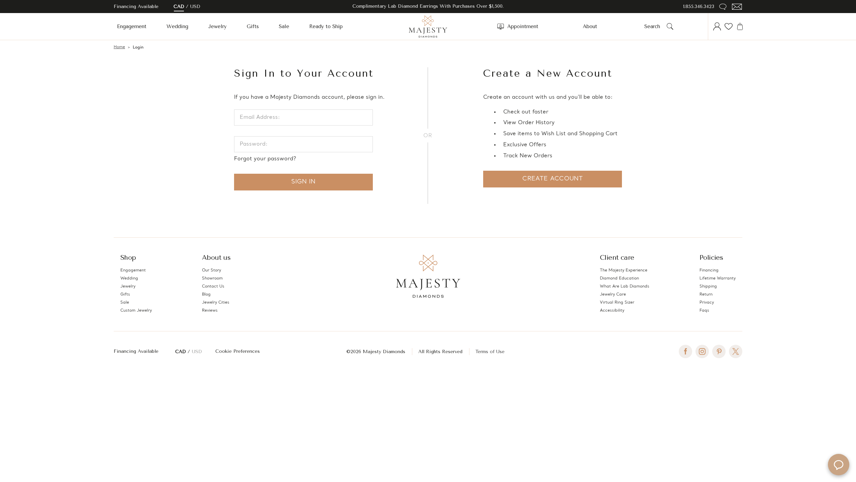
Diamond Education (619, 278)
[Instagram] (702, 351)
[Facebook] (685, 351)
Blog (206, 294)
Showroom (212, 278)
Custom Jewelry (136, 310)
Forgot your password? (265, 159)
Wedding (177, 26)
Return (706, 294)
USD (195, 6)
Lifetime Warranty (718, 278)
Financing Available (136, 351)
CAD (179, 6)
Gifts (253, 26)
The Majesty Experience (623, 270)
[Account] (717, 26)
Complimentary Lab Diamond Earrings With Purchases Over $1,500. (428, 6)
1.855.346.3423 (698, 6)
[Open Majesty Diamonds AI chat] (838, 464)
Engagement (131, 26)
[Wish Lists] (728, 26)
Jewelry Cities (215, 302)
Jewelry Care (613, 294)
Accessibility (612, 310)
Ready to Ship (326, 26)
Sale (284, 26)
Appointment (522, 26)
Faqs (704, 310)
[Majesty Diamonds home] (428, 26)
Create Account (552, 178)
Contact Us (213, 286)
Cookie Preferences (237, 351)
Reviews (210, 310)
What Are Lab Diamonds (624, 286)
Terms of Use (490, 351)
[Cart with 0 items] (740, 26)
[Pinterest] (719, 351)
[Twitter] (735, 351)
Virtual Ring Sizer (617, 302)
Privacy (707, 302)
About (590, 26)
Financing (709, 270)
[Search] (670, 26)
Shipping (708, 286)
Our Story (211, 270)
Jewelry (217, 26)
